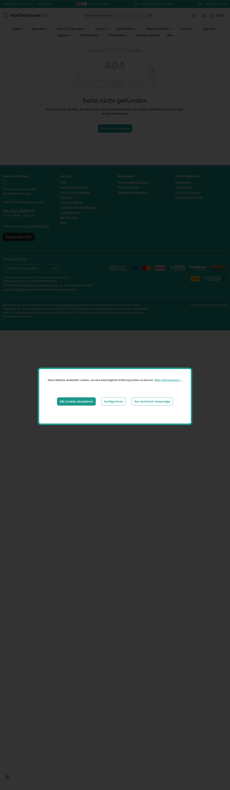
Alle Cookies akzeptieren (76, 401)
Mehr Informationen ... (168, 380)
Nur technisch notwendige (152, 401)
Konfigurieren (113, 401)
